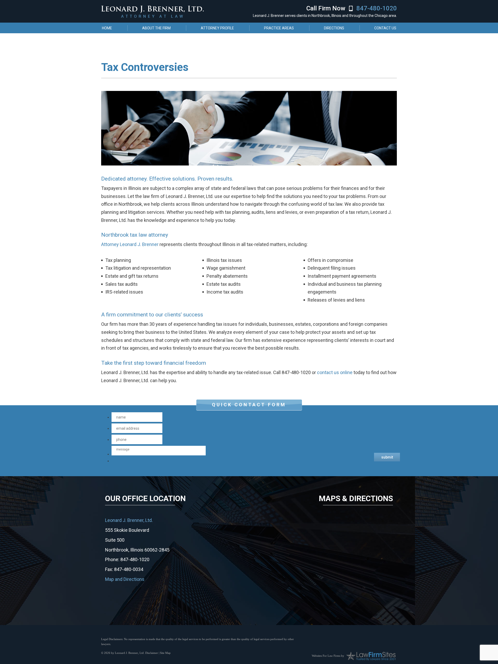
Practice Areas (279, 28)
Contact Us (385, 28)
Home (107, 28)
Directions (334, 28)
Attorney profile (217, 28)
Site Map (165, 652)
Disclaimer (151, 652)
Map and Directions (124, 579)
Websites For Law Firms (326, 655)
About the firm (156, 28)
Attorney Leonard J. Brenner (129, 244)
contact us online (334, 372)
